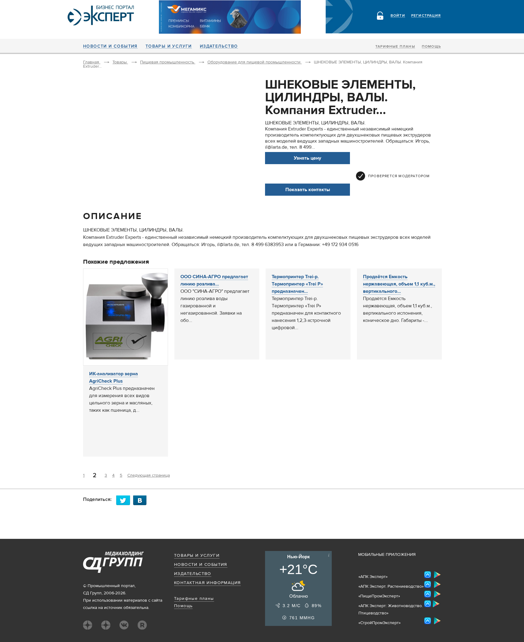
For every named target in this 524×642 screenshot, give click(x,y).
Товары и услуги (169, 46)
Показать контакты (307, 190)
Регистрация (426, 16)
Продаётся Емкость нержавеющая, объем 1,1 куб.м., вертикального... (399, 284)
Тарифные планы (395, 47)
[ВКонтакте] (141, 500)
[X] (124, 500)
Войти (398, 16)
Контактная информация (207, 583)
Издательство (219, 46)
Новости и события (110, 46)
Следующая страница (148, 475)
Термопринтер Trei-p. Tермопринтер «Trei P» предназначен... (297, 284)
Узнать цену (307, 158)
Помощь (431, 47)
